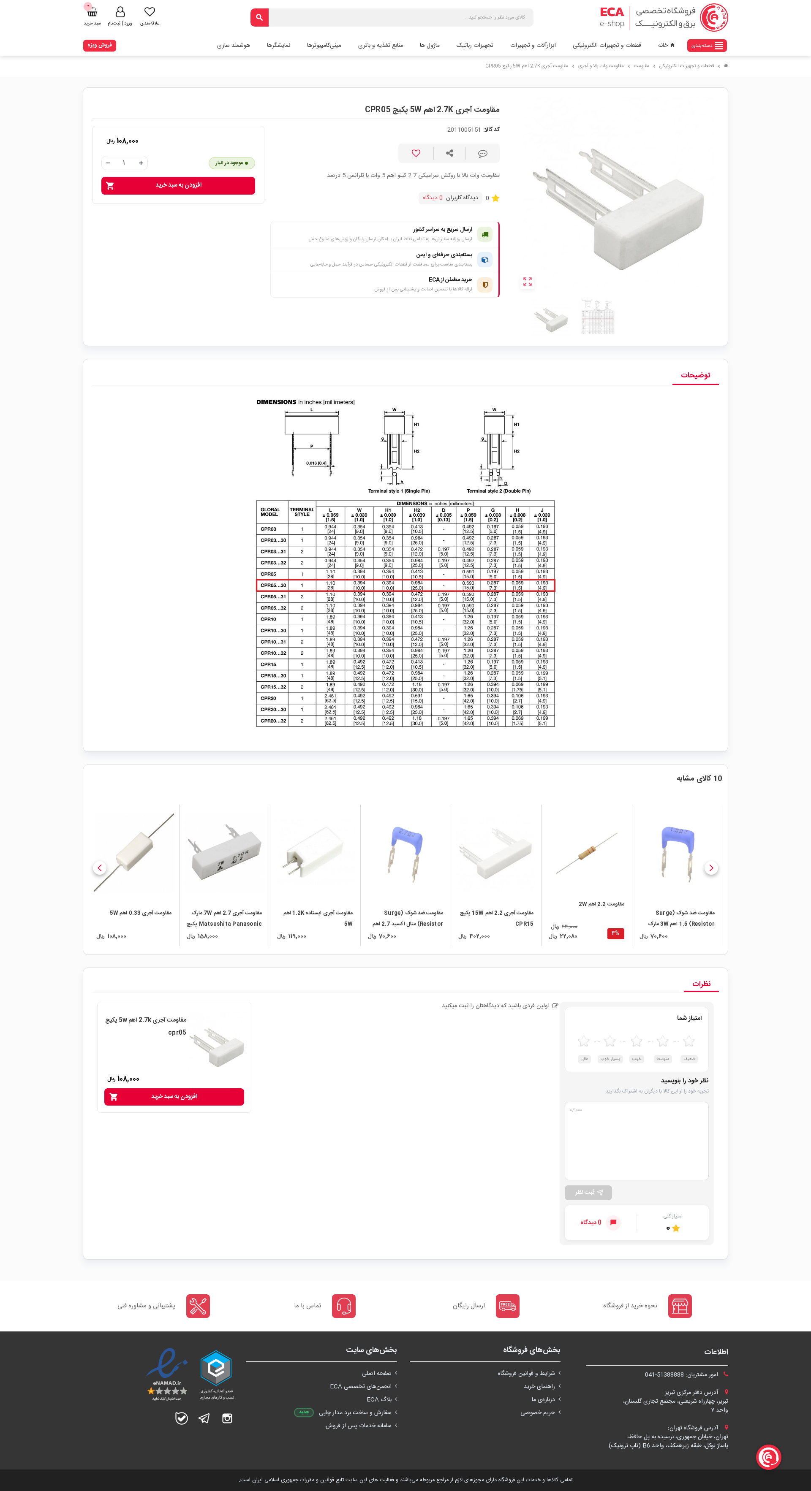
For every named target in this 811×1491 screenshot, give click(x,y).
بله (181, 1418)
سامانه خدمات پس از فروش (359, 1426)
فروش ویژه (99, 45)
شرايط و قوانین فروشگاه (526, 1374)
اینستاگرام (227, 1418)
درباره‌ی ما (543, 1400)
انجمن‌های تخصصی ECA (361, 1387)
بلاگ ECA (379, 1400)
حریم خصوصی (537, 1413)
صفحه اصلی (377, 1374)
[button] (711, 868)
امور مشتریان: (682, 1375)
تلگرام (204, 1418)
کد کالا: (491, 130)
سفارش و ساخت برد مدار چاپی (355, 1413)
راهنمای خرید (539, 1387)
